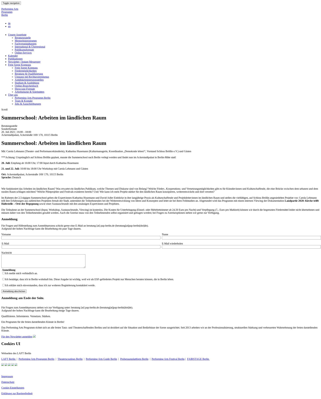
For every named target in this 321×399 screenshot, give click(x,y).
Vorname (6, 234)
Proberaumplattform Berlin (134, 359)
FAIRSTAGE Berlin (198, 359)
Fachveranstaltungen (25, 43)
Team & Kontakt (23, 100)
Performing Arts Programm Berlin (9, 12)
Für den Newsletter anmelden (16, 336)
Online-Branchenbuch (26, 85)
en (9, 26)
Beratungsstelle (23, 37)
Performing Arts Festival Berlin (168, 359)
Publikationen (15, 58)
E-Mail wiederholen (172, 243)
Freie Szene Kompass (19, 64)
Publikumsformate (24, 49)
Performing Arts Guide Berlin (101, 359)
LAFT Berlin (8, 359)
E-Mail (5, 243)
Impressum (7, 376)
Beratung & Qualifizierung (29, 73)
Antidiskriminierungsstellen (29, 79)
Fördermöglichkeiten (26, 70)
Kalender (13, 55)
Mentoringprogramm (26, 40)
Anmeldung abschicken (14, 291)
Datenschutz (7, 382)
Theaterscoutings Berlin (70, 359)
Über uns (13, 94)
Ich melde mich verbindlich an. (21, 273)
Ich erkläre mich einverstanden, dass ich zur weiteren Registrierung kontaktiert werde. (50, 285)
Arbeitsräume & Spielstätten (29, 91)
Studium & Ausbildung (27, 82)
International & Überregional (30, 46)
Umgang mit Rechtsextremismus (32, 76)
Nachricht (6, 252)
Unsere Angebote (17, 34)
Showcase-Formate (25, 88)
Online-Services (23, 52)
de (9, 23)
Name (165, 234)
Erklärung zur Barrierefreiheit (16, 393)
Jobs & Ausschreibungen (28, 103)
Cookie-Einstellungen (12, 387)
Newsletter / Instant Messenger (24, 61)
